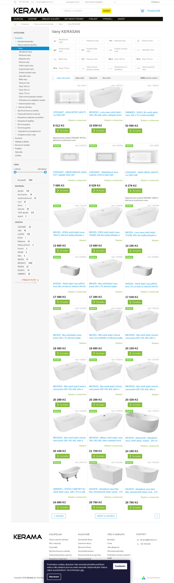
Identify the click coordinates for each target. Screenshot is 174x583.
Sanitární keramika (25, 41)
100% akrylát (26, 213)
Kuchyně (18, 138)
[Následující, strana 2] (157, 516)
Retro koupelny (24, 124)
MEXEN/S (25, 263)
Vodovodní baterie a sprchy (29, 114)
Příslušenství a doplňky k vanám (32, 100)
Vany (20, 48)
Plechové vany (25, 55)
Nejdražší (93, 78)
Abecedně (106, 78)
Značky (18, 155)
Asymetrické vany (26, 69)
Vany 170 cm (24, 93)
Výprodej (18, 152)
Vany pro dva (24, 83)
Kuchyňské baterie (86, 551)
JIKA (22, 231)
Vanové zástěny (25, 107)
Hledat (106, 11)
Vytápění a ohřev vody (27, 135)
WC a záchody (55, 543)
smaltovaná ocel (27, 198)
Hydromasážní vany (27, 104)
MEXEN (23, 259)
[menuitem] (18, 19)
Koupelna (19, 38)
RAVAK (22, 252)
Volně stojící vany (26, 66)
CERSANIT (24, 227)
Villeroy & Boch (26, 245)
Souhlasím (120, 566)
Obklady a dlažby (22, 142)
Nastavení (54, 577)
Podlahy (18, 149)
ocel (22, 202)
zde (82, 570)
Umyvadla (53, 547)
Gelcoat (23, 209)
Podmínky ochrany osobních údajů (118, 556)
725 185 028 (145, 544)
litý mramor (25, 195)
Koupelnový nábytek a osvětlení (31, 117)
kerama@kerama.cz (148, 540)
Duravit (22, 249)
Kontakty (111, 540)
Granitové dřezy (84, 543)
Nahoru (60, 516)
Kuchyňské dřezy (85, 540)
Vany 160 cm (24, 86)
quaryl (22, 216)
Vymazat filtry (29, 280)
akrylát (23, 191)
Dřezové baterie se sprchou (89, 555)
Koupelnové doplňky (26, 121)
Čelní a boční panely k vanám (30, 97)
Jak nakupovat (73, 2)
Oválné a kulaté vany (27, 73)
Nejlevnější (79, 78)
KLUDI (22, 238)
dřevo (22, 205)
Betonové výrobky (22, 145)
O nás (109, 543)
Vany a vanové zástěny (27, 45)
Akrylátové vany (25, 52)
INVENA (23, 267)
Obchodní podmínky (94, 2)
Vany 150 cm (24, 90)
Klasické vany (24, 59)
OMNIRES (24, 274)
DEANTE (23, 270)
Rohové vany (24, 62)
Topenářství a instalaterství (29, 131)
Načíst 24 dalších (105, 516)
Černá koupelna (24, 128)
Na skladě (25, 180)
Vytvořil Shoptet (153, 578)
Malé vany (23, 79)
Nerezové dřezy (84, 547)
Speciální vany (25, 76)
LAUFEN (24, 234)
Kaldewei (24, 241)
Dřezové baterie (84, 559)
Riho (21, 256)
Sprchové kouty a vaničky (28, 111)
